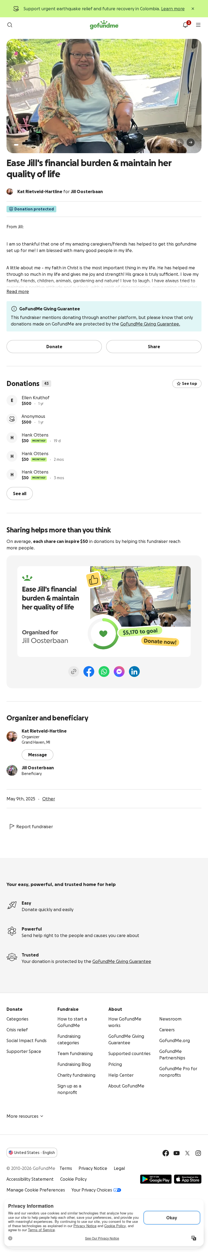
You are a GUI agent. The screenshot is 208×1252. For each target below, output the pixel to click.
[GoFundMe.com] (104, 25)
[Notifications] (185, 24)
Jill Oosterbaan (38, 767)
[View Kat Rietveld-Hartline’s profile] (11, 736)
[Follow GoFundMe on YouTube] (176, 1153)
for (60, 191)
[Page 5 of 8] (33, 145)
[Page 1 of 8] (16, 145)
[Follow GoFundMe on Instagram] (198, 1153)
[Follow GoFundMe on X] (187, 1153)
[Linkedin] (134, 671)
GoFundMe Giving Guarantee (121, 961)
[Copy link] (73, 671)
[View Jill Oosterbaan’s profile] (11, 770)
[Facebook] (88, 671)
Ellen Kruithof (36, 397)
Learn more (173, 8)
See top (189, 383)
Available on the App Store (188, 1179)
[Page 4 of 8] (29, 145)
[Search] (9, 24)
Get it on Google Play (156, 1179)
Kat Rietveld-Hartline (44, 731)
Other (48, 798)
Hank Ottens (35, 434)
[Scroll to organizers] (9, 191)
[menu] (198, 24)
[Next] (190, 142)
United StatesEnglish (34, 1152)
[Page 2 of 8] (21, 145)
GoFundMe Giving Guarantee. (150, 323)
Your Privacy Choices (92, 1189)
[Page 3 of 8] (25, 145)
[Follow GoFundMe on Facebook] (165, 1153)
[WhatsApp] (104, 671)
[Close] (192, 8)
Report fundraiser (34, 826)
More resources (22, 1116)
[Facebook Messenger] (119, 671)
